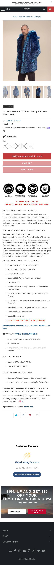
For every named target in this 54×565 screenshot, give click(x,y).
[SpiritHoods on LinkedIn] (24, 551)
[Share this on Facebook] (23, 415)
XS (5, 146)
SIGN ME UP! (37, 511)
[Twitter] (38, 551)
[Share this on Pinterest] (30, 415)
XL (30, 146)
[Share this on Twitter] (16, 415)
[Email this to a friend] (37, 415)
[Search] (44, 9)
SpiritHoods (30, 559)
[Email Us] (10, 551)
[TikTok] (34, 551)
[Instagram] (20, 551)
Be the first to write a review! (27, 474)
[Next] (49, 51)
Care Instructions (26, 334)
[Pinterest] (29, 551)
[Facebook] (15, 551)
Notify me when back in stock (27, 156)
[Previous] (4, 51)
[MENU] (1, 9)
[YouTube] (43, 551)
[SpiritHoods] (27, 9)
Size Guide (11, 137)
